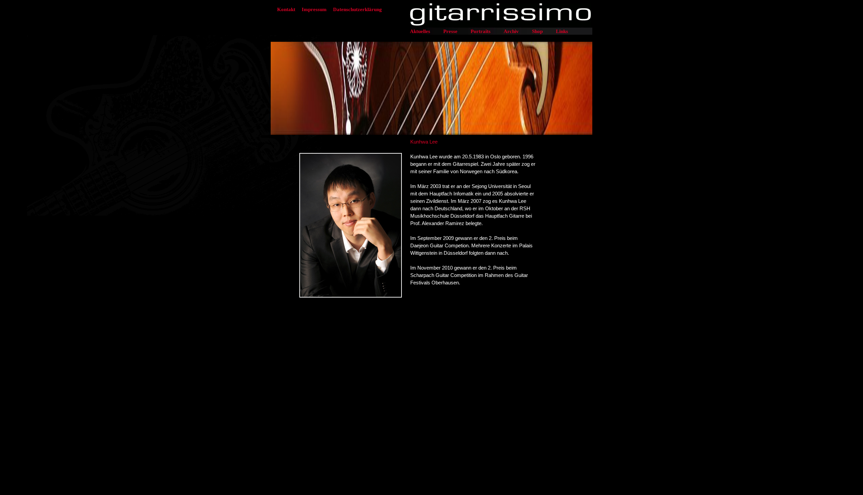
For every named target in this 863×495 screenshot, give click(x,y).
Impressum (314, 9)
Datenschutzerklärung (357, 9)
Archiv (511, 31)
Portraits (480, 31)
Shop (537, 31)
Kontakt (286, 9)
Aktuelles (420, 31)
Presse (450, 31)
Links (562, 31)
